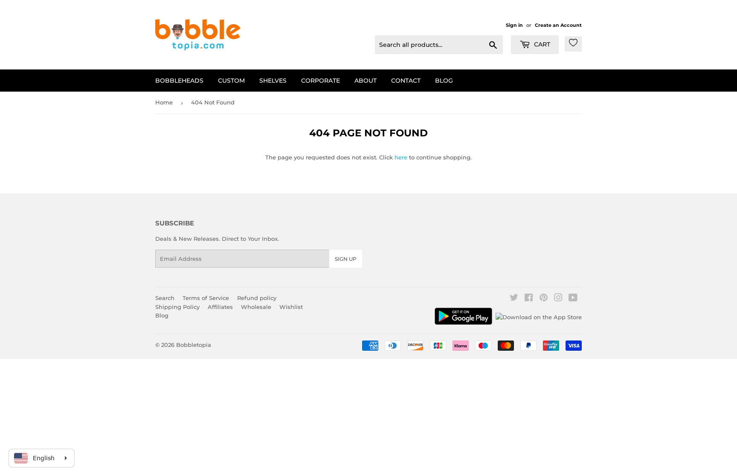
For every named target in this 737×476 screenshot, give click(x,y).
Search (164, 297)
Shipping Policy (177, 306)
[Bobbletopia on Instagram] (558, 298)
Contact (406, 80)
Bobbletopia (193, 344)
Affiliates (220, 306)
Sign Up (346, 259)
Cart (541, 44)
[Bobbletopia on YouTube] (573, 298)
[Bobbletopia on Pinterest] (543, 298)
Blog (444, 80)
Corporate (320, 80)
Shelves (273, 80)
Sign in (514, 25)
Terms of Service (206, 297)
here (401, 157)
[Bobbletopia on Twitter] (514, 298)
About (365, 80)
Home (164, 102)
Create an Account (558, 25)
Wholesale (256, 306)
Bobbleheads (179, 80)
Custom (231, 80)
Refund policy (256, 297)
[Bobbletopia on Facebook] (528, 298)
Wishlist (291, 306)
